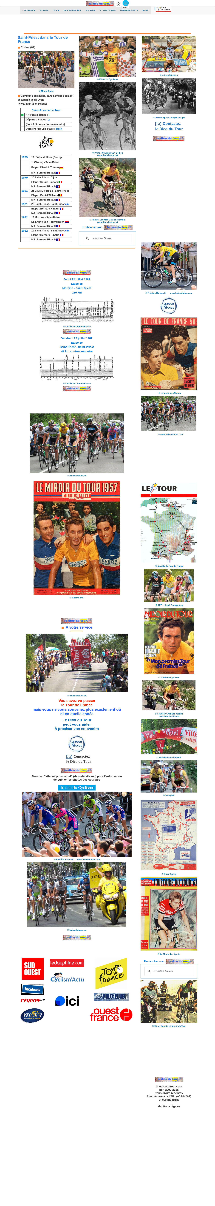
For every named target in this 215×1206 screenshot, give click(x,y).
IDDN (175, 1099)
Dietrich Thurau (49, 167)
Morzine (39, 217)
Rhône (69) (27, 47)
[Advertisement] (107, 25)
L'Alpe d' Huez (43, 157)
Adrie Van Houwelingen (50, 221)
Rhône (41, 96)
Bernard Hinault (46, 172)
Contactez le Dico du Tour (76, 758)
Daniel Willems (49, 195)
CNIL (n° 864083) (180, 1096)
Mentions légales (169, 1106)
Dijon (54, 177)
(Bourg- (57, 157)
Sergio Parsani (49, 182)
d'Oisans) (37, 162)
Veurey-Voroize (44, 191)
